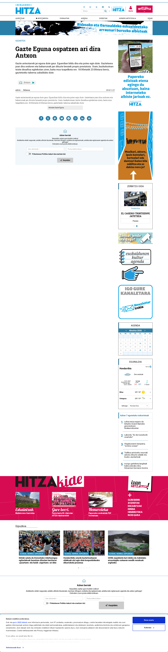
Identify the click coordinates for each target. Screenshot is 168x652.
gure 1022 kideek (20, 622)
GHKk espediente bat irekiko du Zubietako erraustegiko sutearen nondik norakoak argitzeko (127, 560)
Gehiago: (125, 406)
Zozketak (103, 18)
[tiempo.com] (150, 366)
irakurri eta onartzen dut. (49, 154)
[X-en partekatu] (48, 118)
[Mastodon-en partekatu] (55, 118)
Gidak (150, 18)
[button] (139, 406)
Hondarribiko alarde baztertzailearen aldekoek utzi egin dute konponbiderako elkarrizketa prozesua (81, 560)
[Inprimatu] (89, 118)
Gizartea (20, 40)
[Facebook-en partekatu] (41, 118)
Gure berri (134, 500)
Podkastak (64, 18)
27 (114, 90)
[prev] (126, 330)
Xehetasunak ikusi (13, 647)
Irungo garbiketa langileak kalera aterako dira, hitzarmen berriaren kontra (136, 466)
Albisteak (19, 18)
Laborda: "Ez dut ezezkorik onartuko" (136, 436)
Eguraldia (135, 362)
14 (140, 343)
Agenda (84, 18)
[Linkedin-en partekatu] (82, 118)
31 (141, 336)
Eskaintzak (135, 506)
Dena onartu (149, 620)
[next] (144, 330)
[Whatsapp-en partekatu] (75, 118)
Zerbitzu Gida (135, 186)
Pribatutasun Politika (40, 154)
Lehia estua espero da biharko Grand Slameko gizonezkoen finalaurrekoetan (134, 425)
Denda (131, 509)
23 (150, 347)
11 (111, 90)
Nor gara (134, 515)
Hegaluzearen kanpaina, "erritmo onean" (134, 445)
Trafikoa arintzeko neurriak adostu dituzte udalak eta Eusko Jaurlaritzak (136, 454)
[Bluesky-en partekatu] (61, 118)
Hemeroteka (135, 512)
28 (140, 350)
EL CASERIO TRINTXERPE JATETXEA (135, 214)
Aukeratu (147, 628)
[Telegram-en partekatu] (68, 118)
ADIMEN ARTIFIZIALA (127, 18)
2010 (108, 90)
